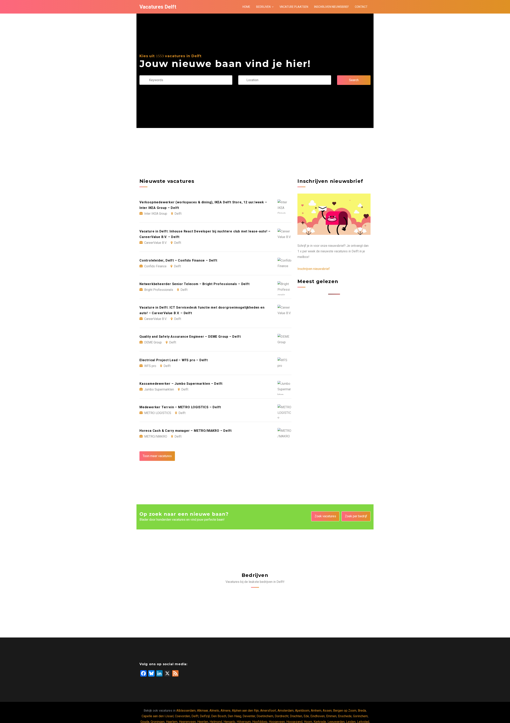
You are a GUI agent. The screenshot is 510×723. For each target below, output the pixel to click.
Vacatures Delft (157, 7)
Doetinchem (265, 716)
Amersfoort (268, 710)
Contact (361, 6)
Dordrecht (281, 716)
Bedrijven (263, 6)
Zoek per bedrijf (356, 516)
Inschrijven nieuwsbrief (331, 6)
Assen (327, 710)
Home (246, 6)
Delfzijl (205, 716)
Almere (225, 710)
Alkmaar (202, 710)
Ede (306, 716)
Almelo (214, 710)
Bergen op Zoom (344, 710)
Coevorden (182, 716)
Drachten (296, 716)
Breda (362, 710)
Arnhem (316, 710)
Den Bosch (218, 716)
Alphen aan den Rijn (245, 710)
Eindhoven (317, 716)
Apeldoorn (302, 710)
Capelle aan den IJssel (158, 716)
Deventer (249, 716)
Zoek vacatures (325, 516)
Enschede (345, 716)
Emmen (331, 716)
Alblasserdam (186, 710)
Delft (194, 716)
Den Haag (234, 716)
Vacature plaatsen (294, 6)
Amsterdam (286, 710)
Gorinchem (360, 716)
